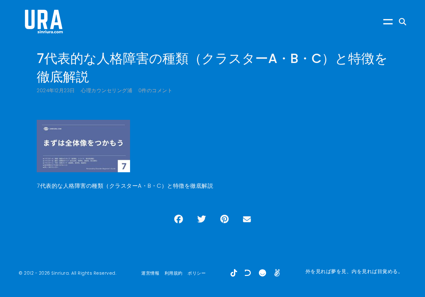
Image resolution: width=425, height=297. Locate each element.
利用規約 (174, 273)
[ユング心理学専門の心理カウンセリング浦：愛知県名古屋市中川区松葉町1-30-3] (43, 21)
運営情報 (150, 273)
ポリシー (197, 273)
